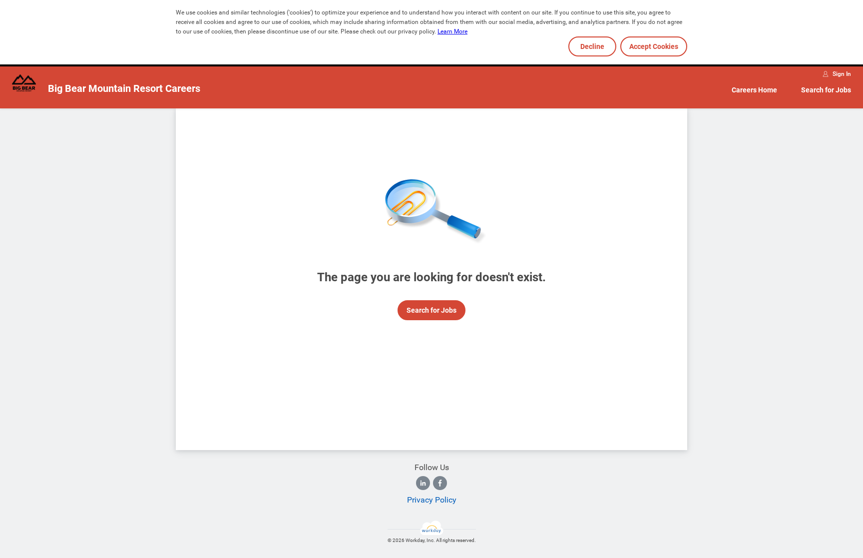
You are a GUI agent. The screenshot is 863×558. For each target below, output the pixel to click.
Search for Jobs (826, 90)
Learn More (452, 31)
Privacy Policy (431, 500)
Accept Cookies (653, 46)
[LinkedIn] (423, 483)
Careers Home (754, 90)
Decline (592, 46)
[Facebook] (440, 483)
